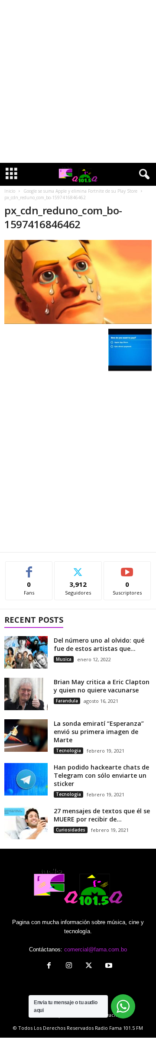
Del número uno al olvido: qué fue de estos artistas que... (99, 644)
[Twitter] (89, 966)
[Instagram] (69, 966)
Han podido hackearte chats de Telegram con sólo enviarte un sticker (101, 775)
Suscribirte (127, 568)
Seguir (78, 568)
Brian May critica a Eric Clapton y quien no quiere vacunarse (102, 686)
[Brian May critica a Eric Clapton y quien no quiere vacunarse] (26, 694)
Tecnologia (68, 750)
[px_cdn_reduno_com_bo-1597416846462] (78, 282)
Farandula (67, 701)
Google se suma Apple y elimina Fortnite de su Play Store (80, 191)
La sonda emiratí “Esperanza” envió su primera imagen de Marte (99, 731)
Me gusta (29, 568)
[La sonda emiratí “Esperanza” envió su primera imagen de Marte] (26, 735)
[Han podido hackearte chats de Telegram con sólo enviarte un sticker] (26, 779)
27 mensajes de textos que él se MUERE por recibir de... (102, 815)
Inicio (9, 191)
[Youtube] (108, 966)
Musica (64, 659)
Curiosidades (70, 830)
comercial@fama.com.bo (95, 949)
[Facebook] (49, 966)
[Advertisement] (78, 81)
